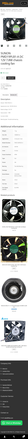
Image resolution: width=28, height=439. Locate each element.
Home (3, 9)
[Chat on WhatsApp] (14, 422)
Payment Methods (7, 385)
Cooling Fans (15, 9)
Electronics (8, 9)
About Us (4, 368)
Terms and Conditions (8, 374)
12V (4, 87)
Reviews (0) (13, 95)
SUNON (6, 88)
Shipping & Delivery (7, 390)
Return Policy (5, 387)
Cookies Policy (6, 371)
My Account (4, 436)
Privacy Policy (5, 406)
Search (14, 436)
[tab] (5, 94)
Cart (21, 435)
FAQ (3, 404)
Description (6, 95)
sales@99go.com (8, 418)
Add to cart (11, 78)
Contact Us (5, 401)
